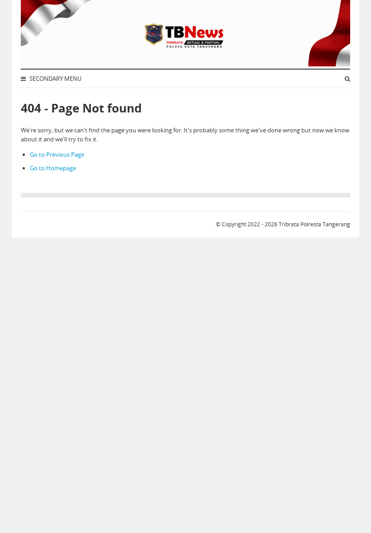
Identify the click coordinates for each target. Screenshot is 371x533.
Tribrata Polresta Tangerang (314, 224)
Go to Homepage (53, 168)
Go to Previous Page (57, 154)
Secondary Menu (54, 79)
